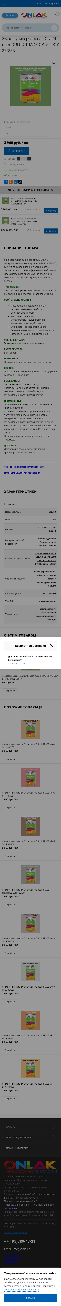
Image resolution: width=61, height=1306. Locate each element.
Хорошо (30, 1298)
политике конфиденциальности (21, 1289)
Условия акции (16, 663)
